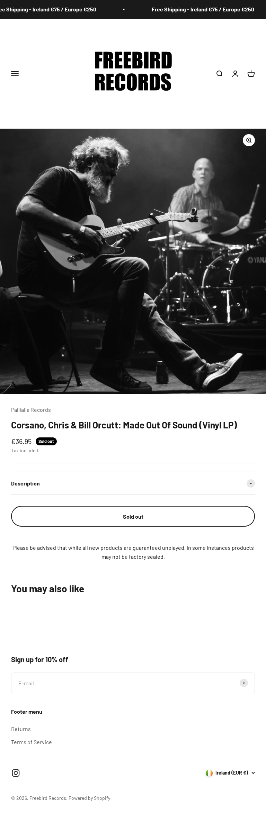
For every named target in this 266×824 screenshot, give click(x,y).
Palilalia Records (31, 409)
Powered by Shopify (89, 798)
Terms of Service (31, 742)
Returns (21, 728)
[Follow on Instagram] (15, 773)
